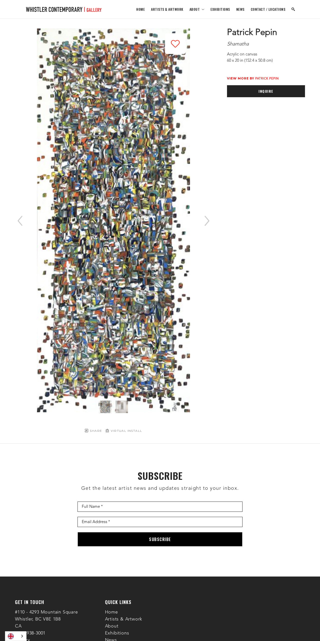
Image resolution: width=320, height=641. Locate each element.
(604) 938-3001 (30, 633)
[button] (197, 9)
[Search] (293, 9)
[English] (15, 636)
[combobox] (15, 636)
